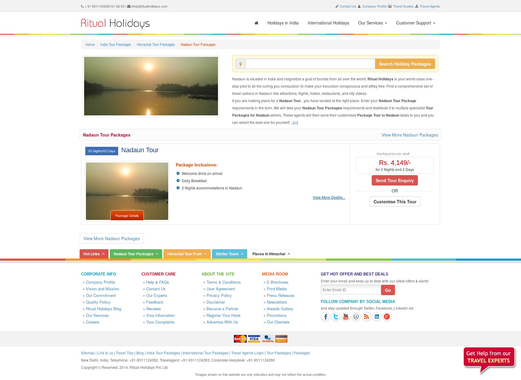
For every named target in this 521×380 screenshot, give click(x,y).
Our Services (371, 23)
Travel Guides (403, 6)
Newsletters (277, 302)
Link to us (105, 352)
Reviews (153, 308)
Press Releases (281, 295)
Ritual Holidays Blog (103, 308)
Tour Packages (279, 352)
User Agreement (221, 288)
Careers (92, 322)
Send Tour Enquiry (395, 180)
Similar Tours (227, 253)
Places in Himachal (268, 253)
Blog (140, 352)
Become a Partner (222, 308)
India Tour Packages (115, 44)
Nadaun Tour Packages (107, 135)
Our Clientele (278, 322)
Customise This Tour (395, 201)
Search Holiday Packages (405, 64)
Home (90, 44)
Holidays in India (283, 23)
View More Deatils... (329, 197)
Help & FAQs (157, 282)
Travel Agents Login (247, 352)
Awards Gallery (280, 308)
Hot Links (92, 253)
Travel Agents (430, 6)
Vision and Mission (102, 288)
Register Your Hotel (223, 315)
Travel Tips (125, 352)
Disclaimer (216, 302)
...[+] (294, 122)
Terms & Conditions (224, 282)
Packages (302, 352)
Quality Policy (98, 302)
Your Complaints (160, 322)
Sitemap (88, 352)
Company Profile (374, 6)
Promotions (277, 315)
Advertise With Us (222, 322)
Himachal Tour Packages (156, 44)
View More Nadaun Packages (410, 135)
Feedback (154, 302)
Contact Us (348, 6)
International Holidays (328, 23)
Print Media (277, 288)
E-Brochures (278, 282)
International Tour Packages (206, 352)
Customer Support (414, 23)
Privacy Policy (219, 295)
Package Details (127, 215)
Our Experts (156, 295)
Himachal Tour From (184, 253)
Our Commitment (101, 295)
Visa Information (160, 315)
